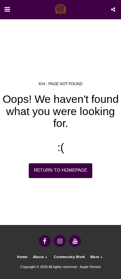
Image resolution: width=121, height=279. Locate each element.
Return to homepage (60, 170)
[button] (7, 9)
